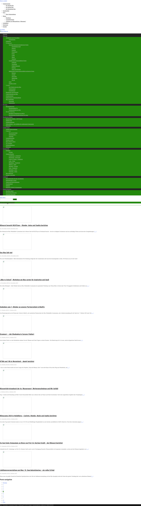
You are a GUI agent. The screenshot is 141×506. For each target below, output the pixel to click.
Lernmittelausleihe (10, 138)
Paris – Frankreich (13, 168)
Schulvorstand (12, 89)
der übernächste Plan (10, 9)
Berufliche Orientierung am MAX (17, 113)
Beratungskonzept (10, 106)
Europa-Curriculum (10, 175)
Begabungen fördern (7, 117)
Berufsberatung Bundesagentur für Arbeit (18, 115)
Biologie (14, 73)
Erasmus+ (8, 150)
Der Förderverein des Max (15, 87)
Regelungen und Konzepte (12, 92)
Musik (13, 57)
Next (4, 502)
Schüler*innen (6, 127)
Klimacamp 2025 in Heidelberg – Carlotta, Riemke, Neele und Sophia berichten (28, 416)
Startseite (5, 34)
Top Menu (2, 29)
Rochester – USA (13, 170)
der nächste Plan (9, 7)
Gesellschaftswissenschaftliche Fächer (17, 60)
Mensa (4, 16)
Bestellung (8, 17)
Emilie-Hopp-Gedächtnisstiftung (13, 97)
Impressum (5, 25)
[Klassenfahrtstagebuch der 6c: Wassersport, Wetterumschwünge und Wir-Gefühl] (17, 385)
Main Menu (2, 197)
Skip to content (3, 0)
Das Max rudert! (10, 191)
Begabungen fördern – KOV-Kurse (14, 118)
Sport (10, 81)
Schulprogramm (9, 96)
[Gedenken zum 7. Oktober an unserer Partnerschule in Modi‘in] (17, 303)
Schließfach (5, 23)
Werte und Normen (16, 69)
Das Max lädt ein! (6, 253)
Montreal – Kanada (13, 166)
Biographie (11, 101)
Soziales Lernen (12, 83)
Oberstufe (11, 136)
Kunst (13, 53)
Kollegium (8, 41)
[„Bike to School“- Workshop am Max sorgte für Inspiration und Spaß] (17, 276)
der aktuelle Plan (10, 5)
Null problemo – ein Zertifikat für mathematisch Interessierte (20, 124)
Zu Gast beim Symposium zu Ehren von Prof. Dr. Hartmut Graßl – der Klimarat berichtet (31, 443)
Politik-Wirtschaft (16, 66)
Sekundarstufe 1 (12, 134)
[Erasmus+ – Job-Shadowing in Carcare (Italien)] (17, 331)
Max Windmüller (10, 99)
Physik (13, 80)
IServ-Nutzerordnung (11, 14)
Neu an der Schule (13, 133)
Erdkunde (14, 62)
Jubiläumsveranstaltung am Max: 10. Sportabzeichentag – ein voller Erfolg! (27, 470)
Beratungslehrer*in (13, 108)
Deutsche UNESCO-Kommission (14, 187)
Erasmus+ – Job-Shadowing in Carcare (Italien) (17, 334)
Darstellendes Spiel (16, 46)
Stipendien (8, 125)
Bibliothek (8, 147)
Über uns (5, 36)
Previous (5, 482)
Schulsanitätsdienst (10, 145)
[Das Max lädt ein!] (17, 249)
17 (3, 500)
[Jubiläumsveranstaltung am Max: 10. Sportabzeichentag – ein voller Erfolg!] (17, 467)
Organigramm (12, 39)
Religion (14, 67)
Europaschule (6, 148)
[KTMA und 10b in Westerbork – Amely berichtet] (17, 358)
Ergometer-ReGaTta (10, 194)
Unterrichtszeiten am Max (12, 94)
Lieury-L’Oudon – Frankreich (16, 159)
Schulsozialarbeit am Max (15, 110)
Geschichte (14, 64)
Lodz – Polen (12, 161)
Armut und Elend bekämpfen (12, 182)
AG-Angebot (9, 143)
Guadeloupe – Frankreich (15, 155)
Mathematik (14, 78)
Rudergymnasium (7, 189)
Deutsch (14, 48)
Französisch (14, 52)
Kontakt (5, 26)
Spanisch (14, 59)
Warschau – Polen (13, 171)
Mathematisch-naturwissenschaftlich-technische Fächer (21, 71)
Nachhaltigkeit (9, 184)
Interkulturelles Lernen (11, 180)
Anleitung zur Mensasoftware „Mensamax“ (16, 21)
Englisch (14, 50)
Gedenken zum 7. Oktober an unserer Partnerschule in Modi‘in (22, 307)
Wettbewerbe (9, 120)
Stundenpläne (6, 10)
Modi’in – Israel (12, 164)
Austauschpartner (10, 154)
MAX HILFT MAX (10, 141)
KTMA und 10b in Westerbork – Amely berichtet (17, 361)
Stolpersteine (12, 103)
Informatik (14, 76)
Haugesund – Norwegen (14, 157)
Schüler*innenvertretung (11, 129)
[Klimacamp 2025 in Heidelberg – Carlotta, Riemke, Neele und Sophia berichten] (17, 412)
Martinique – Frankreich (14, 162)
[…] (95, 231)
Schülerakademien (10, 122)
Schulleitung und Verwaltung (12, 37)
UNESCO (5, 177)
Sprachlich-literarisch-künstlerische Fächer (18, 44)
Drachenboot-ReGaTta (11, 192)
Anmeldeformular (10, 19)
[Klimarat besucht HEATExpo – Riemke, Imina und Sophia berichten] (17, 222)
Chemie (13, 74)
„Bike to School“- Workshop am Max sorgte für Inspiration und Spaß (24, 280)
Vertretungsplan (6, 3)
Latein (13, 55)
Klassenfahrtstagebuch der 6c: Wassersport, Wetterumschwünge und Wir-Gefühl (29, 389)
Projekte (11, 152)
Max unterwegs (9, 173)
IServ (4, 12)
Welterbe (8, 185)
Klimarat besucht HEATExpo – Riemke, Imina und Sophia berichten (24, 225)
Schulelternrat (12, 90)
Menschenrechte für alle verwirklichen (15, 178)
